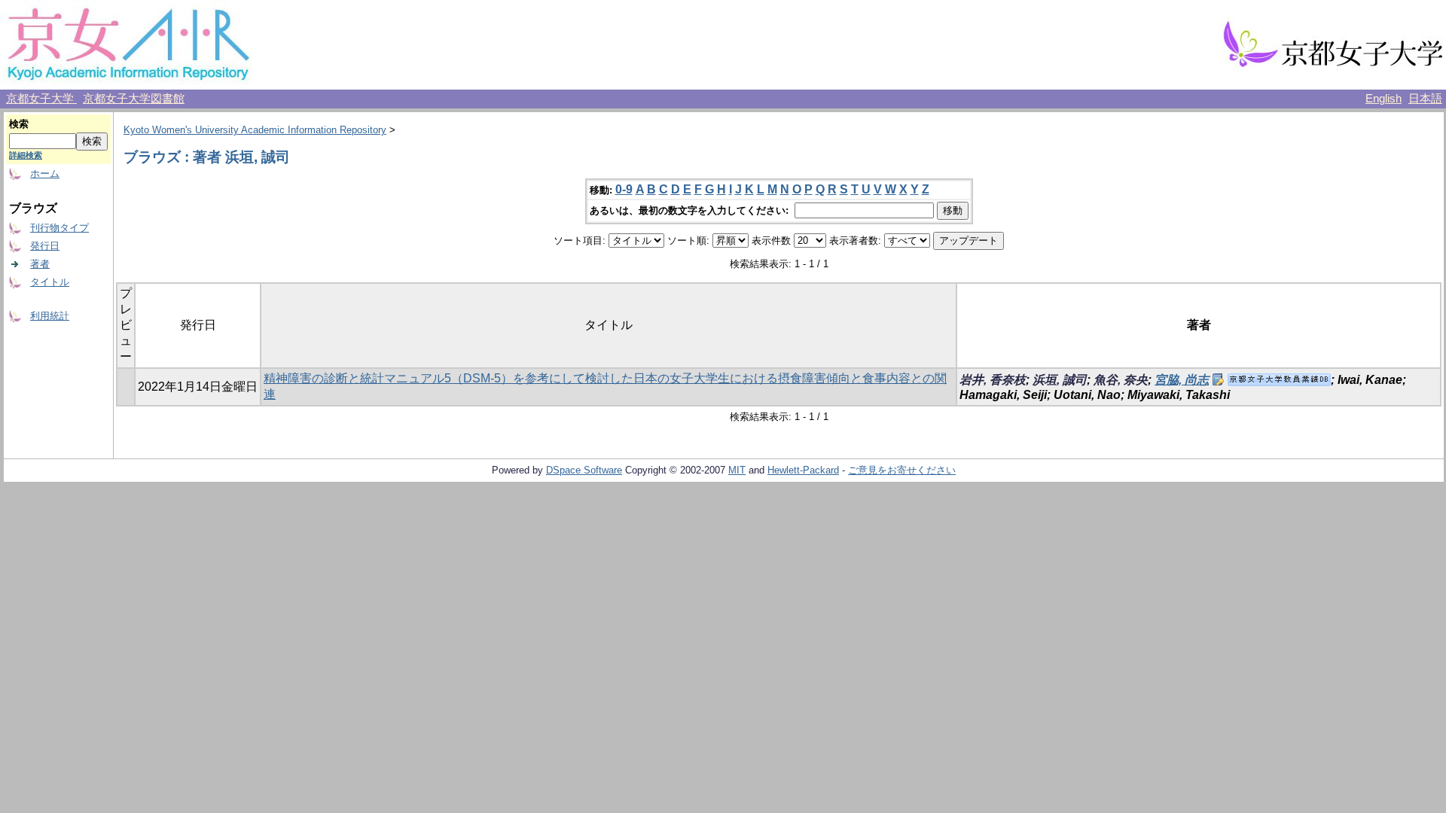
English (1383, 99)
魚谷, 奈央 (1121, 379)
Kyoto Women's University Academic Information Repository (255, 130)
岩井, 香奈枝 (992, 379)
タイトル (49, 282)
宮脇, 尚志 (1182, 379)
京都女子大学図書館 (134, 99)
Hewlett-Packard (803, 470)
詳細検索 (25, 155)
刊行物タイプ (59, 227)
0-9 (624, 189)
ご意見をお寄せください (902, 470)
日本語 (1425, 99)
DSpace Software (584, 470)
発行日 (44, 245)
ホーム (44, 173)
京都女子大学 (41, 99)
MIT (737, 470)
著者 (40, 263)
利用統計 (49, 315)
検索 (19, 123)
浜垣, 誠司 (1060, 379)
